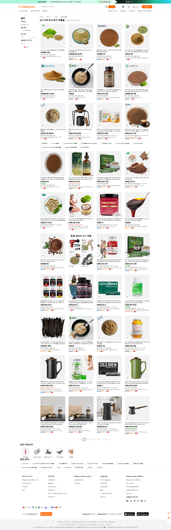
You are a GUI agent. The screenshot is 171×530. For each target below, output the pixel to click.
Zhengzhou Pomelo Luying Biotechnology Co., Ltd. (109, 97)
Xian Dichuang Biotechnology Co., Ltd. (50, 56)
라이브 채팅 (103, 483)
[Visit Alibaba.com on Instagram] (138, 501)
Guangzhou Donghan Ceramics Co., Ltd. (80, 137)
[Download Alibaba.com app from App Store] (129, 514)
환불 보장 (51, 483)
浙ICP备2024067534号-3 (131, 527)
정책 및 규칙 (51, 497)
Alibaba (42, 17)
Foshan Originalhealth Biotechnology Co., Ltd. (81, 308)
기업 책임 (25, 486)
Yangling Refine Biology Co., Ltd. (133, 97)
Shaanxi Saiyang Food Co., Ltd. (133, 137)
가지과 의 (90, 467)
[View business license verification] (101, 527)
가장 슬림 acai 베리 (106, 143)
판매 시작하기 (130, 483)
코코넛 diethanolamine (78, 463)
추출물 (56, 17)
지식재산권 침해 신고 (106, 493)
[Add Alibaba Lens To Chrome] (46, 514)
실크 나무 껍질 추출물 (71, 147)
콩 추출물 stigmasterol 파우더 (89, 143)
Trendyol (104, 522)
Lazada (85, 522)
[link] (168, 513)
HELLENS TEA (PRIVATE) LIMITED (49, 349)
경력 (23, 490)
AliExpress (60, 522)
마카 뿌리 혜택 (85, 147)
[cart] (129, 7)
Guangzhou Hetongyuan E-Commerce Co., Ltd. (81, 186)
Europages (111, 522)
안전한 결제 (51, 480)
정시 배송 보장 (52, 486)
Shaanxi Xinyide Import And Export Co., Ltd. (52, 308)
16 (105, 439)
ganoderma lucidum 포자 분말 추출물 (52, 147)
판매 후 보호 (51, 490)
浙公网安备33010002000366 (114, 527)
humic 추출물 (55, 143)
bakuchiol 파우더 (138, 143)
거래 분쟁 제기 (104, 486)
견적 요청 (77, 483)
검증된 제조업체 (78, 480)
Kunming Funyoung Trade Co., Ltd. (78, 227)
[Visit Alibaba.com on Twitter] (134, 501)
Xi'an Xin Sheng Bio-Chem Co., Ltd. (49, 186)
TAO (99, 522)
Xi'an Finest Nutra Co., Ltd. (47, 97)
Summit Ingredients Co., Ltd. (104, 57)
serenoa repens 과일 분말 (123, 143)
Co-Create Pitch (26, 483)
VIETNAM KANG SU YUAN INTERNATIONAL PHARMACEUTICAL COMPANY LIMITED (137, 310)
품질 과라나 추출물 (138, 463)
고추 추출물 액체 (63, 463)
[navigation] (29, 228)
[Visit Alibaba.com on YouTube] (142, 501)
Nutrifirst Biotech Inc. (46, 226)
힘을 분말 (45, 143)
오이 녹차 (100, 467)
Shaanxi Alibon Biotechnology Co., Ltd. (50, 137)
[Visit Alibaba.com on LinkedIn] (131, 501)
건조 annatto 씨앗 (93, 463)
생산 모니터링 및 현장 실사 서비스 (57, 493)
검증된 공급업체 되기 (132, 490)
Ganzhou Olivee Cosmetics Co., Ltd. (106, 137)
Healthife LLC (72, 57)
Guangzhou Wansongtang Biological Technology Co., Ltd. (109, 185)
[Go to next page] (109, 439)
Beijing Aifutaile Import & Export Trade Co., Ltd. (109, 308)
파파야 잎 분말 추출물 (108, 463)
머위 (59, 467)
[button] (106, 7)
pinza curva (25, 463)
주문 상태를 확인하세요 (132, 486)
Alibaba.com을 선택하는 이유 (30, 480)
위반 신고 (103, 497)
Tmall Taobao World (76, 522)
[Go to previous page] (80, 439)
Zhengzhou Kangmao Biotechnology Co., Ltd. (109, 267)
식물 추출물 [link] (63, 17)
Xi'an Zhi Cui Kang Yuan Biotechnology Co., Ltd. (137, 57)
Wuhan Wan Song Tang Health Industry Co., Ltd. (137, 269)
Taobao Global (93, 522)
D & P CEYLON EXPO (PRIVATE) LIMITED (136, 226)
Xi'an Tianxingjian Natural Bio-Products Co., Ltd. (52, 267)
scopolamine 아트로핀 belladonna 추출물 (44, 463)
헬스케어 (48, 17)
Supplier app (86, 514)
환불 (101, 490)
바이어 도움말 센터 (105, 480)
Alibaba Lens (32, 514)
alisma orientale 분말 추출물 (30, 467)
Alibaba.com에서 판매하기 (133, 480)
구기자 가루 (68, 467)
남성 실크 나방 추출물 (123, 463)
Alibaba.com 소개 (27, 476)
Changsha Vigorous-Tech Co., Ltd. (134, 185)
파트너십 (128, 493)
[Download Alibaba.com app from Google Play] (143, 514)
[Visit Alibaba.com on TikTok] (145, 501)
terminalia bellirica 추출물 (70, 143)
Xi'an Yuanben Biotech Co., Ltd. (77, 97)
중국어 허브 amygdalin (47, 467)
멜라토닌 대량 (79, 467)
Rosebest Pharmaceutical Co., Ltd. (106, 226)
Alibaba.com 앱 (102, 514)
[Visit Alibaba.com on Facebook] (127, 501)
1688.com (67, 522)
